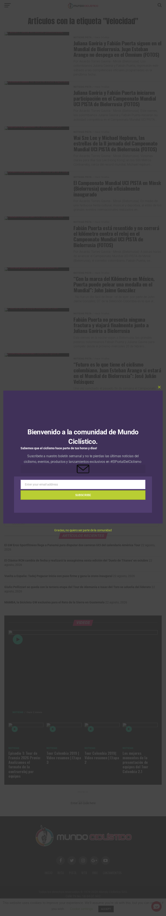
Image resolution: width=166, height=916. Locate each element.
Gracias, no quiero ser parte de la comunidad (83, 530)
